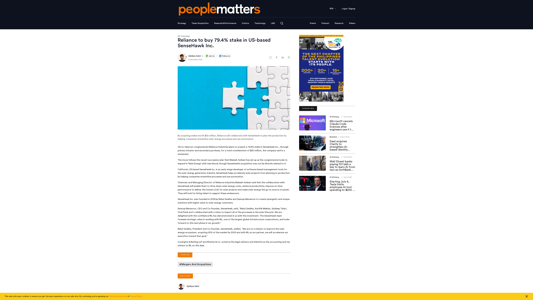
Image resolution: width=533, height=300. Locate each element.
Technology (260, 23)
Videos (352, 23)
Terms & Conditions (118, 296)
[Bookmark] (270, 57)
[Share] (276, 57)
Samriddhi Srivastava (348, 118)
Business (333, 137)
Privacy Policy (136, 296)
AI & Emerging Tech (338, 117)
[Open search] (282, 23)
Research (339, 23)
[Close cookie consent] (527, 296)
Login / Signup (348, 9)
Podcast (325, 23)
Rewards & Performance (225, 23)
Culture (245, 23)
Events (313, 23)
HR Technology (184, 36)
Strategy (182, 23)
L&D (273, 23)
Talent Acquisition (200, 23)
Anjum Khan (345, 137)
